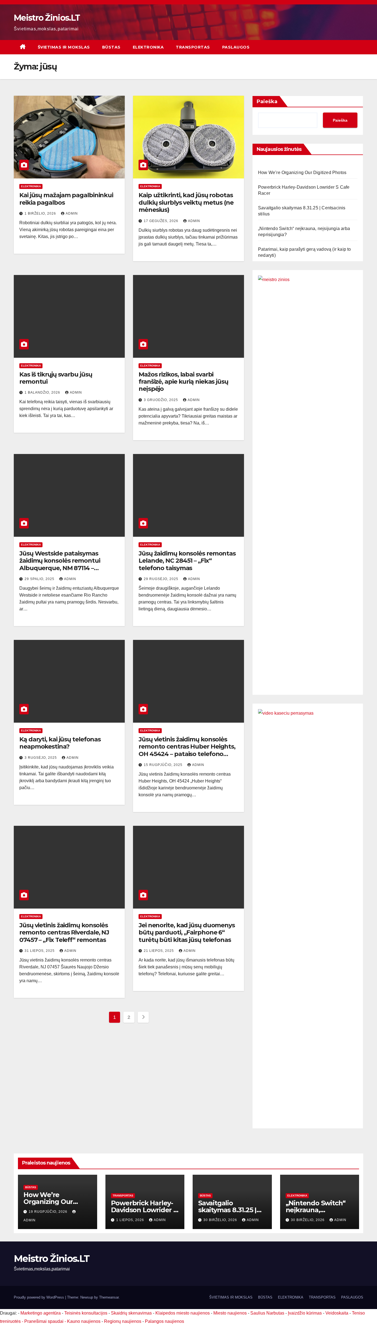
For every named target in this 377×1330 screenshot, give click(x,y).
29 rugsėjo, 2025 (161, 579)
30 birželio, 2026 (220, 1220)
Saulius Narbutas (267, 1313)
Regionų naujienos (122, 1321)
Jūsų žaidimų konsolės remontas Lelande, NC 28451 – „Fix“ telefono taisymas (187, 561)
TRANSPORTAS (193, 47)
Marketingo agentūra (40, 1313)
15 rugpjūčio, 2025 (164, 765)
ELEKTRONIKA (148, 47)
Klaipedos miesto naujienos (182, 1313)
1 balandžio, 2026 (43, 392)
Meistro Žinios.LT (47, 18)
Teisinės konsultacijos (85, 1313)
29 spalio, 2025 (40, 579)
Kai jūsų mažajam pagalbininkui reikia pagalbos (66, 198)
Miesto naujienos (230, 1313)
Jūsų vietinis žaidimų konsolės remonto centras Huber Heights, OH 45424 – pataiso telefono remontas (187, 750)
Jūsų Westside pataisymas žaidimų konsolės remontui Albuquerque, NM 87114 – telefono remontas (59, 564)
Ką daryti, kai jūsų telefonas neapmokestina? (60, 743)
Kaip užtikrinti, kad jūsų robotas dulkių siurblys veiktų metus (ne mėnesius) (186, 202)
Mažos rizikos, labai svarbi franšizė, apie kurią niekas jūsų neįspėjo (183, 382)
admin (72, 213)
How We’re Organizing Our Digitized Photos (302, 172)
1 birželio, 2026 (41, 213)
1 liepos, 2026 (130, 1220)
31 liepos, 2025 (40, 951)
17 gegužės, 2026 (161, 221)
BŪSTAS (111, 47)
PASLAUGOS (236, 47)
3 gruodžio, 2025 (161, 400)
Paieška (267, 101)
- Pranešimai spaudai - (44, 1321)
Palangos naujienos (164, 1321)
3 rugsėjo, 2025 (41, 758)
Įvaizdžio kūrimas (305, 1313)
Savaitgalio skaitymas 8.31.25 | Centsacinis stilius (227, 1210)
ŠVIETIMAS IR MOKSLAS (64, 47)
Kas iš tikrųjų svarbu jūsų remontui (55, 378)
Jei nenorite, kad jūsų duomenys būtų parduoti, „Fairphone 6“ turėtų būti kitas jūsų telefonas (187, 933)
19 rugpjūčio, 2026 (48, 1212)
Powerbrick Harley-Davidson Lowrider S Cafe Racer (144, 1210)
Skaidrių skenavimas (131, 1313)
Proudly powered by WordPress (39, 1297)
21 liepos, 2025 (159, 951)
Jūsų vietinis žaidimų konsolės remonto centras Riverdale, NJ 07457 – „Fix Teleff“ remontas (64, 933)
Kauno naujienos (83, 1321)
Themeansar (109, 1297)
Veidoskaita (336, 1313)
